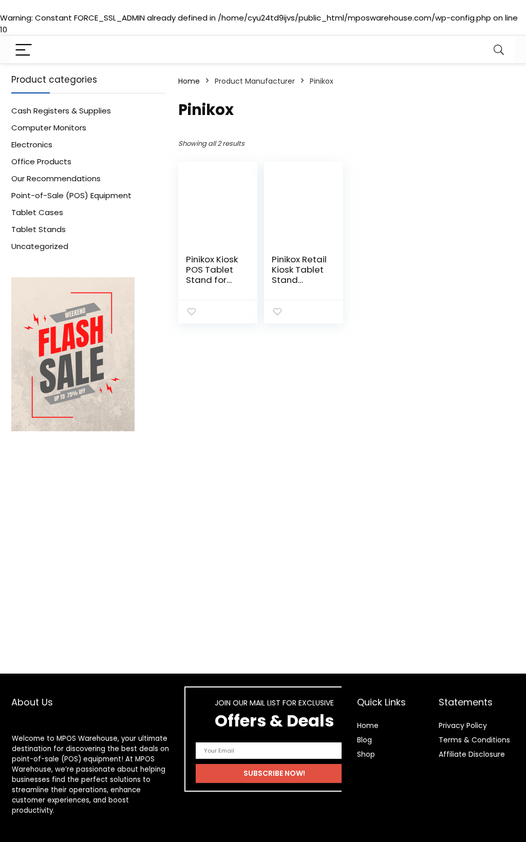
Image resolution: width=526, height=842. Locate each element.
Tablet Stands (38, 229)
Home (189, 81)
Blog (364, 740)
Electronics (31, 144)
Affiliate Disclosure (472, 754)
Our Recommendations (56, 178)
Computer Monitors (48, 127)
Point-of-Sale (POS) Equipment (71, 195)
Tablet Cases (37, 212)
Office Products (41, 161)
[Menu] (23, 49)
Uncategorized (39, 246)
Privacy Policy (463, 725)
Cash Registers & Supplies (61, 110)
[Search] (498, 49)
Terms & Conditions (474, 740)
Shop (366, 754)
